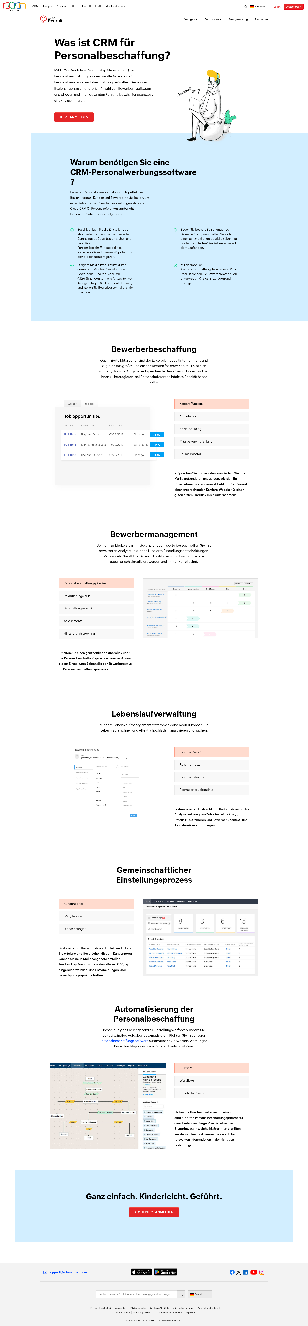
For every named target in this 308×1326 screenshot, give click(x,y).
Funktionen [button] (212, 19)
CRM (35, 6)
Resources (261, 19)
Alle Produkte (114, 6)
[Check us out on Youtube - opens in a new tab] (253, 1272)
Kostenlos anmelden (154, 1212)
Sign (74, 6)
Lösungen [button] (189, 19)
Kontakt (94, 1308)
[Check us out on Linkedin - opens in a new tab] (246, 1272)
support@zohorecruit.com (68, 1272)
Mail (98, 6)
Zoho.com (14, 6)
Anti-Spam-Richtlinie (159, 1308)
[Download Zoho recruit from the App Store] (141, 1272)
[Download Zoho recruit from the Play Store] (165, 1272)
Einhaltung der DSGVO (143, 1312)
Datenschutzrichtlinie (208, 1308)
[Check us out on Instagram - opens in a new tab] (262, 1272)
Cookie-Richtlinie (122, 1312)
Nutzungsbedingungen (183, 1308)
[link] (98, 6)
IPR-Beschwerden (138, 1308)
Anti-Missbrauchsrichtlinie (170, 1312)
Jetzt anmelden (74, 117)
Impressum (191, 1312)
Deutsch (260, 6)
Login (277, 6)
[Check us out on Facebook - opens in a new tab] (232, 1272)
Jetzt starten (293, 6)
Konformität (120, 1308)
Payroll (86, 6)
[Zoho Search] (245, 6)
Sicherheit (106, 1308)
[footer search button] (181, 1294)
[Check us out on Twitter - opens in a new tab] (238, 1272)
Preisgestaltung (238, 19)
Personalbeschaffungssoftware (123, 1041)
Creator (62, 6)
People (47, 6)
